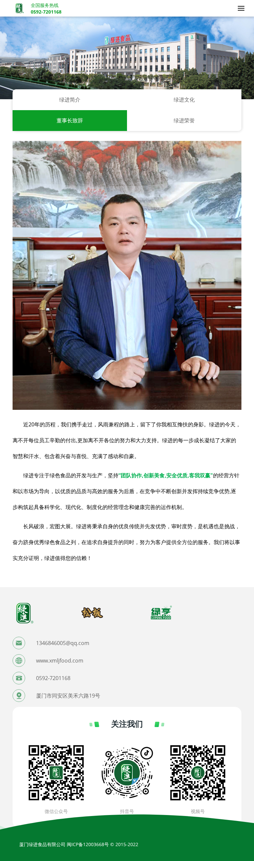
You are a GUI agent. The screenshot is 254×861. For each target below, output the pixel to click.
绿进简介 (69, 99)
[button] (127, 836)
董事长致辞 (70, 120)
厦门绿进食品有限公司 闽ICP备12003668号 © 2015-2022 (78, 844)
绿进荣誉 (184, 120)
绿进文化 (184, 99)
